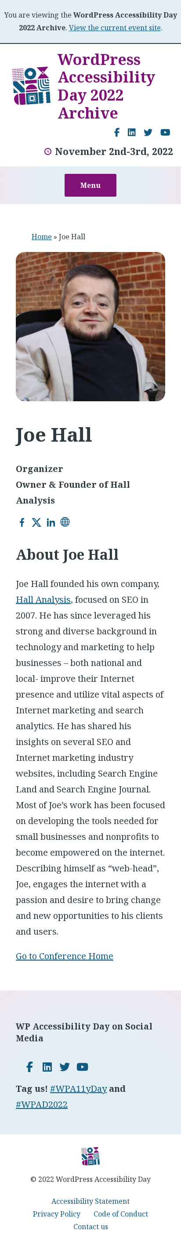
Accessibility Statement (90, 1201)
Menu (90, 185)
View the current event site (115, 27)
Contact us (90, 1226)
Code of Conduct (121, 1214)
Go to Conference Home (64, 956)
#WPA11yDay (78, 1088)
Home (42, 236)
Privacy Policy (56, 1214)
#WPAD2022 (42, 1104)
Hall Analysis (43, 599)
